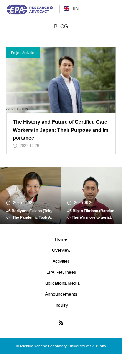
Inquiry (61, 305)
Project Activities (23, 53)
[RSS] (61, 322)
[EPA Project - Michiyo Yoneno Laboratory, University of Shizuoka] (29, 9)
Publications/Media (61, 283)
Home (61, 239)
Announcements (61, 294)
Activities (61, 261)
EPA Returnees (61, 272)
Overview (61, 250)
